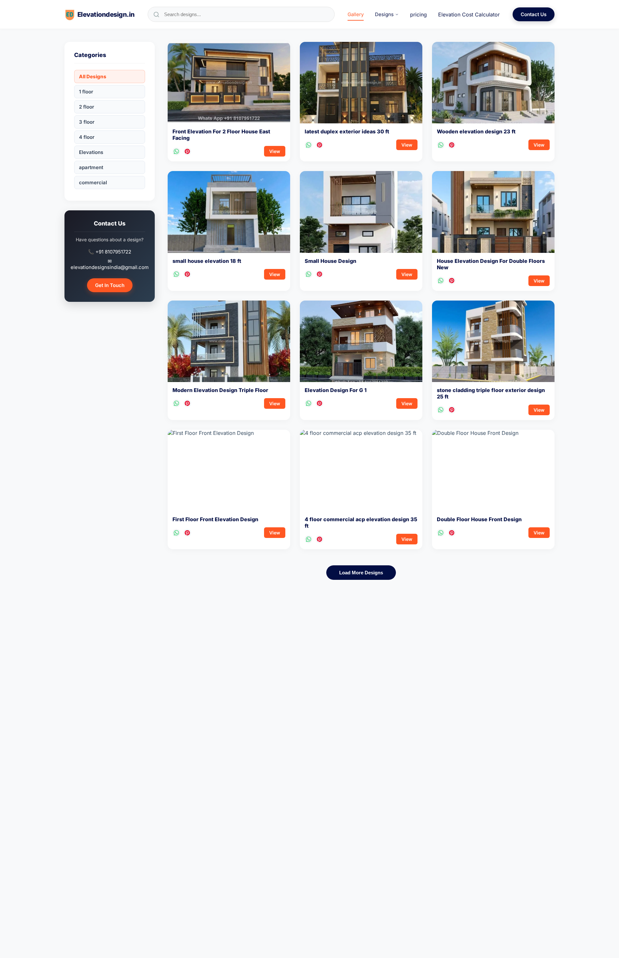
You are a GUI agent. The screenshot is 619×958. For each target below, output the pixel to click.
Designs (384, 14)
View (274, 151)
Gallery (356, 14)
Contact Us (533, 14)
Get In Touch (109, 285)
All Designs (92, 76)
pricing (418, 14)
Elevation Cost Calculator (469, 14)
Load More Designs (361, 572)
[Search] (156, 14)
